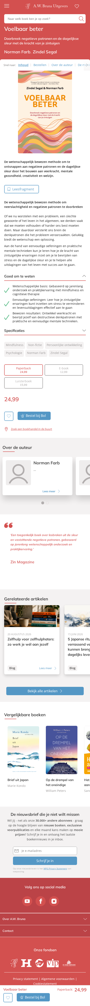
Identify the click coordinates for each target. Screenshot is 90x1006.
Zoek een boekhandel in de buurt (31, 429)
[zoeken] (82, 18)
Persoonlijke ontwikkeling (64, 345)
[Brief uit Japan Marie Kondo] (23, 756)
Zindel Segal (59, 353)
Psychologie (14, 353)
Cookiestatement (45, 984)
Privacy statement (25, 979)
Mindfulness (14, 345)
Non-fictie (35, 345)
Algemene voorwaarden (58, 979)
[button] (42, 502)
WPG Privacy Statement (55, 868)
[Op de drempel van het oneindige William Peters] (61, 759)
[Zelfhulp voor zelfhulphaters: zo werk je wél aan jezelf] (31, 640)
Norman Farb (36, 353)
